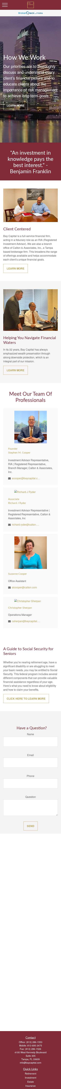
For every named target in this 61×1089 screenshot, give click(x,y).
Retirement (30, 1073)
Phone (30, 776)
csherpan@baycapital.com (26, 621)
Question (30, 797)
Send (30, 826)
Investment (30, 1077)
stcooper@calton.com (24, 587)
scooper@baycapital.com (26, 478)
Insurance (30, 1085)
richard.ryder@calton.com (26, 524)
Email (30, 755)
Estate (30, 1081)
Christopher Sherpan (20, 607)
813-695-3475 (34, 1045)
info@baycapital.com (30, 1062)
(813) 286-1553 (34, 1042)
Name (30, 734)
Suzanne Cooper (17, 574)
